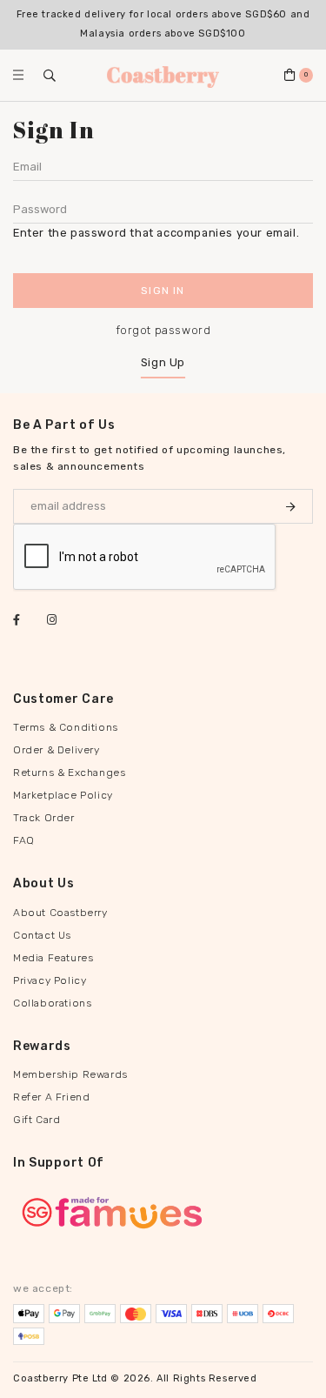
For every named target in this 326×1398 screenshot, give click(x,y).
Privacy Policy (49, 980)
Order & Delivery (56, 750)
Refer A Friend (51, 1097)
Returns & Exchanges (69, 772)
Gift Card (36, 1120)
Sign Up (163, 362)
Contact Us (42, 935)
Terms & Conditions (65, 727)
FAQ (24, 840)
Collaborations (52, 1003)
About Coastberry (60, 912)
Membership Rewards (70, 1074)
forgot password (163, 330)
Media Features (53, 958)
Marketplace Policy (63, 795)
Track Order (44, 818)
